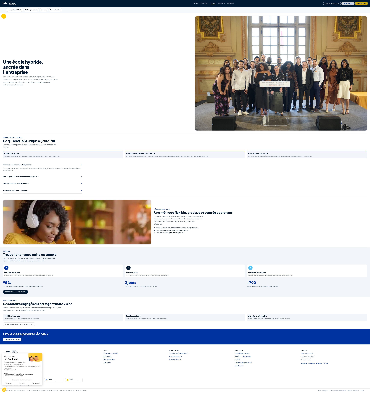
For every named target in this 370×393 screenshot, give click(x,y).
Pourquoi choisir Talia (14, 10)
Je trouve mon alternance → (15, 292)
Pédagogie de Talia (31, 10)
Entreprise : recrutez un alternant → (19, 324)
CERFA (362, 390)
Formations (204, 3)
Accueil (195, 3)
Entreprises (348, 4)
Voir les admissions (12, 339)
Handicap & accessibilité (243, 363)
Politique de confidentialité (338, 390)
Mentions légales (323, 390)
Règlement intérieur (353, 390)
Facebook (304, 363)
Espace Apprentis (332, 4)
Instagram (311, 363)
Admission (221, 3)
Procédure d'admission (243, 356)
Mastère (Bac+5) (175, 360)
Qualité (237, 360)
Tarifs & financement (242, 353)
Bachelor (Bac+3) (175, 356)
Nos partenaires (55, 10)
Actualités (230, 3)
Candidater (361, 4)
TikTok (325, 363)
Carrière (44, 10)
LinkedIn (319, 363)
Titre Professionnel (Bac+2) (179, 353)
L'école (213, 3)
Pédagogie (107, 356)
